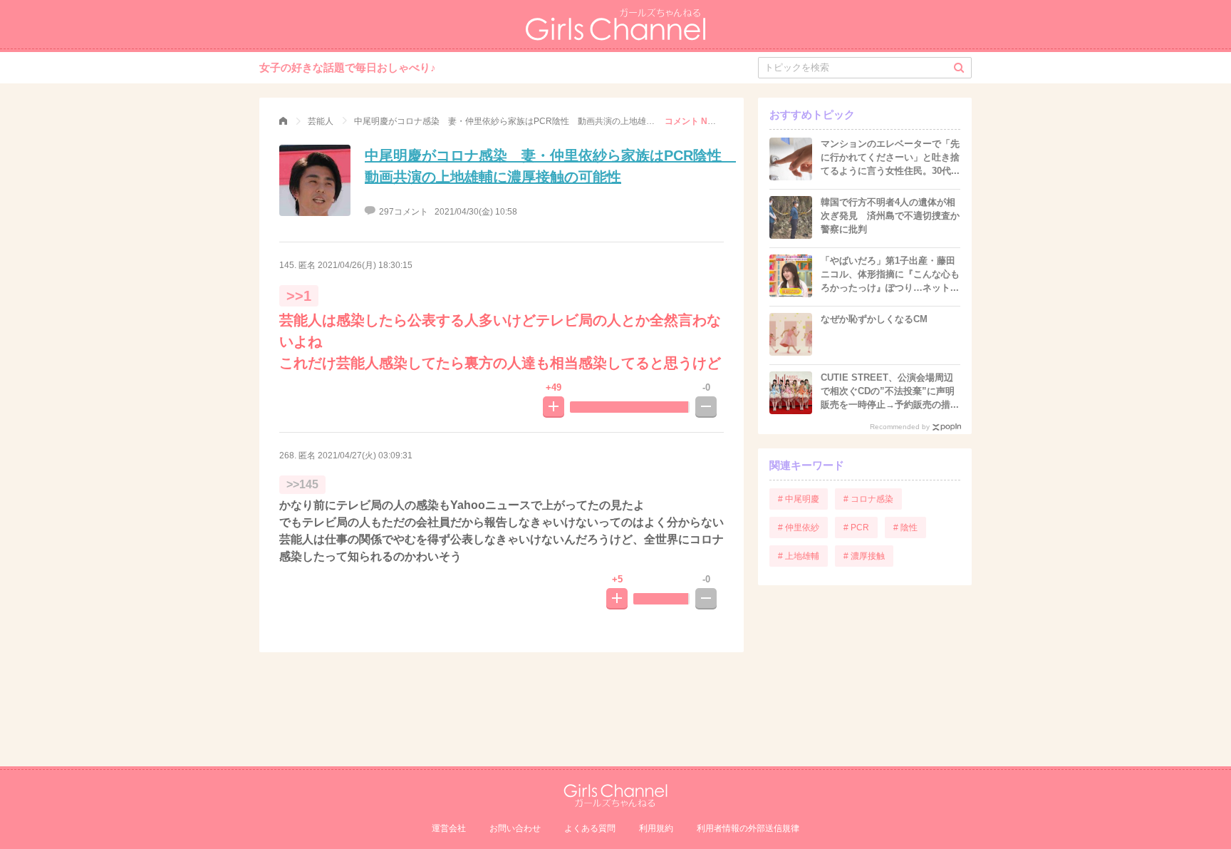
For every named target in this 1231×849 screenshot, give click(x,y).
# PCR (856, 527)
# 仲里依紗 (798, 527)
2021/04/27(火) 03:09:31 (365, 455)
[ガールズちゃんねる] (283, 121)
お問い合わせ (515, 828)
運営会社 (449, 828)
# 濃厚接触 (864, 556)
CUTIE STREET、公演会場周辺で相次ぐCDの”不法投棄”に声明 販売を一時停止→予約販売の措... (890, 391)
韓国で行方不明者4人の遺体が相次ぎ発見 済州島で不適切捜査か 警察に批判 (895, 216)
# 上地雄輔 (798, 556)
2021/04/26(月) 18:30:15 (365, 265)
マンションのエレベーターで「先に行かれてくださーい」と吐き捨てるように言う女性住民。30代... (890, 157)
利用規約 (656, 828)
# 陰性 (905, 527)
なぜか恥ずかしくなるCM (874, 319)
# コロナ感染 (868, 499)
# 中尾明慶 (798, 499)
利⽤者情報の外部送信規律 (748, 828)
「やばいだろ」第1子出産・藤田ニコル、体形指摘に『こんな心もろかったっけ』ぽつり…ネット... (890, 274)
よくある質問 (590, 828)
